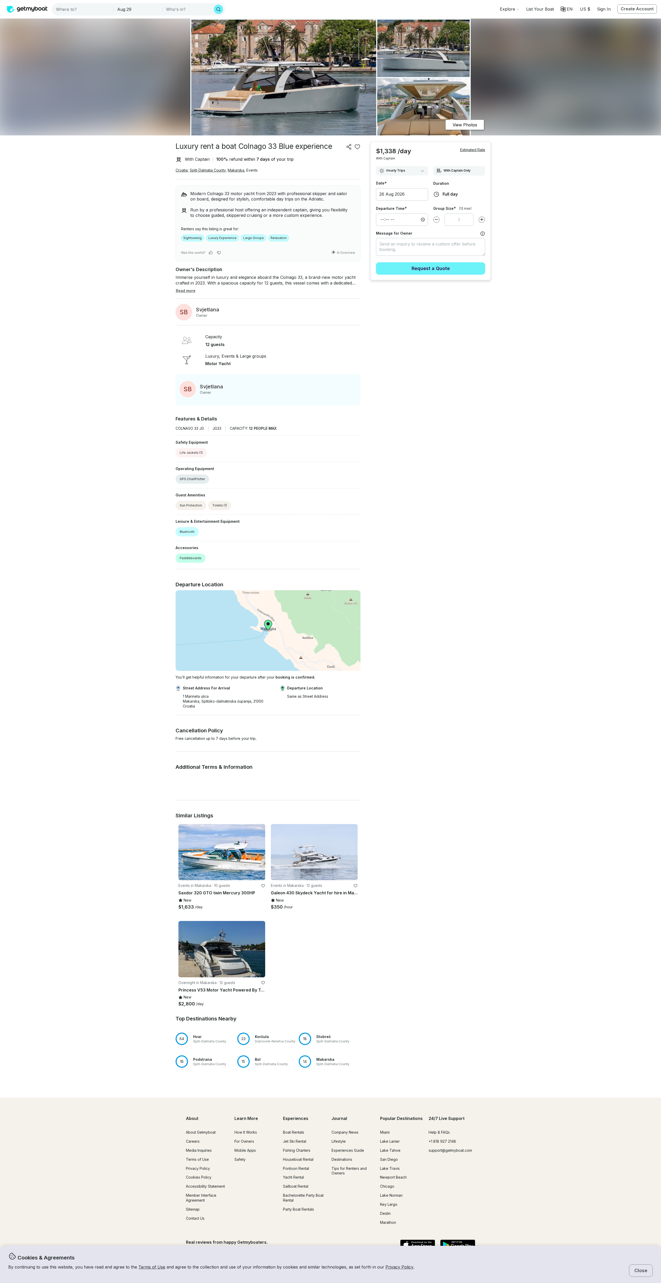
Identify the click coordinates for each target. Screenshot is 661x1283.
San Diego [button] (389, 1159)
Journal (339, 1118)
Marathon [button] (388, 1222)
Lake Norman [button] (391, 1195)
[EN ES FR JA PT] (567, 9)
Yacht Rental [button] (293, 1177)
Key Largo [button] (388, 1204)
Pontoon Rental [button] (296, 1168)
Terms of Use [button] (151, 1267)
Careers (193, 1141)
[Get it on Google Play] (457, 1245)
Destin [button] (385, 1213)
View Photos (465, 124)
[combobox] (83, 9)
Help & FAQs (439, 1132)
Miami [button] (385, 1132)
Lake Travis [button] (390, 1168)
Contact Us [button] (195, 1218)
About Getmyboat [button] (201, 1132)
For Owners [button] (244, 1141)
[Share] (349, 147)
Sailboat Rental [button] (295, 1186)
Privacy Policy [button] (399, 1267)
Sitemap (193, 1209)
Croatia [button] (182, 170)
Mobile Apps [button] (245, 1150)
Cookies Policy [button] (198, 1177)
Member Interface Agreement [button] (201, 1197)
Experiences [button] (295, 1118)
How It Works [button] (245, 1132)
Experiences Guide (348, 1150)
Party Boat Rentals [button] (298, 1209)
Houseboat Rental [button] (298, 1159)
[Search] (218, 9)
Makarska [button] (236, 170)
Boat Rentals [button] (293, 1132)
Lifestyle (339, 1141)
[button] (540, 9)
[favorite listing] (357, 147)
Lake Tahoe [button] (390, 1150)
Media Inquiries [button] (199, 1150)
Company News (345, 1132)
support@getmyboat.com (450, 1150)
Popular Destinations (401, 1118)
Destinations (342, 1159)
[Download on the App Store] (417, 1245)
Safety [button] (240, 1159)
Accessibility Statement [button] (205, 1186)
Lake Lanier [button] (390, 1141)
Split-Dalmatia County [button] (208, 170)
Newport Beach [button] (393, 1177)
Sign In (604, 9)
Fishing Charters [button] (296, 1150)
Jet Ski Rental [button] (294, 1141)
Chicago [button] (387, 1186)
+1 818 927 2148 (442, 1141)
